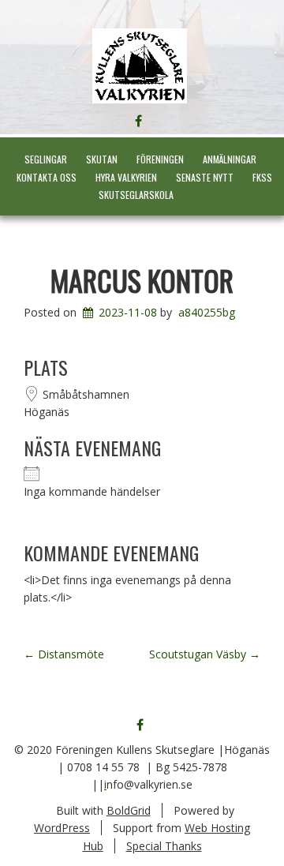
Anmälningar (229, 159)
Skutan (102, 159)
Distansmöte (64, 654)
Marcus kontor (142, 280)
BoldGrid (128, 810)
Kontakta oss (47, 177)
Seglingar (45, 159)
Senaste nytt (205, 177)
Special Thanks (164, 845)
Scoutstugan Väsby (204, 654)
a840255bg (206, 312)
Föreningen (160, 159)
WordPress (62, 827)
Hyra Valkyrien (126, 177)
